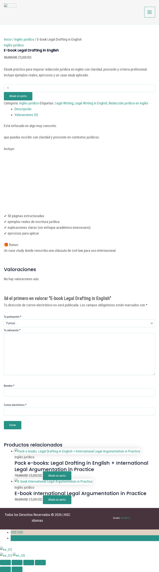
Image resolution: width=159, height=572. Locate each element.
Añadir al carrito (18, 96)
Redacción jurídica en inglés (128, 103)
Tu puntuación (12, 316)
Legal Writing (64, 103)
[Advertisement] (79, 184)
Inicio (7, 39)
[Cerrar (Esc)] (40, 562)
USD (17, 532)
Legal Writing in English (91, 103)
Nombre (9, 385)
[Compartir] (28, 562)
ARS (17, 538)
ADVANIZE (125, 518)
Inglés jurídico (24, 39)
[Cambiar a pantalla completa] (17, 562)
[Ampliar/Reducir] (5, 562)
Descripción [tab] (23, 109)
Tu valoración (12, 330)
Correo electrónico (15, 404)
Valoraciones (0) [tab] (26, 115)
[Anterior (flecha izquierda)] (5, 569)
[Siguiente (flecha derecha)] (17, 569)
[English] (19, 555)
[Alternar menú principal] (149, 12)
